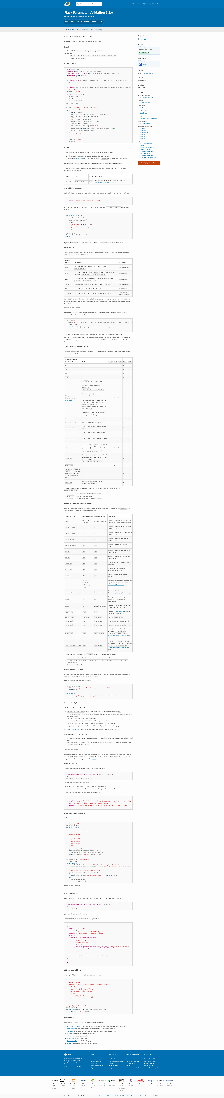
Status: (73, 1067)
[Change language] (157, 4)
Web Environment (145, 102)
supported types (78, 159)
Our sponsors (112, 1068)
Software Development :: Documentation (147, 152)
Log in (144, 4)
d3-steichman (71, 1026)
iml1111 (69, 1036)
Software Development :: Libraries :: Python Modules (148, 156)
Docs (138, 4)
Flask (142, 108)
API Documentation (74, 730)
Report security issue (149, 1061)
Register (151, 4)
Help (132, 4)
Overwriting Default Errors (102, 182)
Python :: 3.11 (144, 136)
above (94, 759)
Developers (143, 113)
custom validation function (116, 585)
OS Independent (145, 123)
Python (142, 129)
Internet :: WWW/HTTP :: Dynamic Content (147, 148)
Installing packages (96, 1059)
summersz (70, 1031)
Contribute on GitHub (132, 1061)
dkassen (69, 1043)
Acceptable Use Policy (150, 1068)
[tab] (70, 29)
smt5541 (78, 1026)
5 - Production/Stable (146, 97)
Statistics (110, 1063)
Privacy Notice (148, 1066)
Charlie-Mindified (72, 1041)
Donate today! (68, 1071)
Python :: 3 (143, 131)
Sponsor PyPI (130, 1066)
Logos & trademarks (113, 1066)
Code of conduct (148, 1063)
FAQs (92, 1068)
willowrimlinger (71, 1029)
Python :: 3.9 (144, 133)
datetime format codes (123, 593)
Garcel (69, 1034)
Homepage (143, 39)
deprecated (68, 400)
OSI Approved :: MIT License (148, 118)
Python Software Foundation (72, 1060)
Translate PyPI (130, 1063)
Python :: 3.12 (144, 138)
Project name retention (97, 1066)
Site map (141, 1096)
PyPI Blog (110, 1059)
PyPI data (141, 47)
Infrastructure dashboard (115, 1061)
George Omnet (147, 73)
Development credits (132, 1068)
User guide (93, 1063)
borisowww (70, 1038)
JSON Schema (120, 611)
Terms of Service (148, 1059)
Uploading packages (96, 1061)
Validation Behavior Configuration (118, 635)
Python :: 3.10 (144, 134)
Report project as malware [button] (149, 163)
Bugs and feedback (131, 1059)
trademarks (97, 1096)
